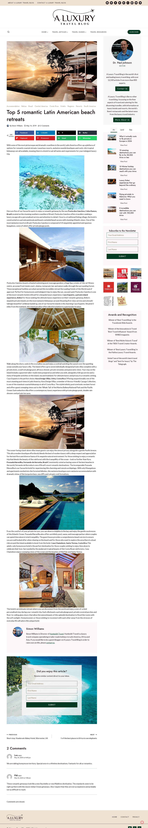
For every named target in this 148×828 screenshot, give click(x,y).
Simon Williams (17, 125)
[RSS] (140, 2)
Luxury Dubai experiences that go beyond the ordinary (127, 182)
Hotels (63, 106)
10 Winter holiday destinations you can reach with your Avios (127, 169)
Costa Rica (54, 106)
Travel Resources (98, 32)
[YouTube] (136, 2)
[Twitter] (115, 2)
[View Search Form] (8, 32)
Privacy (136, 817)
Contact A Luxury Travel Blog (51, 3)
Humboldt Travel (57, 634)
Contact (125, 817)
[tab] (114, 130)
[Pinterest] (123, 2)
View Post (124, 145)
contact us (50, 643)
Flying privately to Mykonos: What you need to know (127, 196)
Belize (24, 106)
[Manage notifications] (142, 822)
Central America (41, 106)
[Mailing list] (107, 2)
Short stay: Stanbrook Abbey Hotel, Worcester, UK (27, 737)
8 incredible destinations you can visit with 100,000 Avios (127, 212)
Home (114, 817)
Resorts (79, 106)
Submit (51, 704)
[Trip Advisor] (127, 2)
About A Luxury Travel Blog (21, 3)
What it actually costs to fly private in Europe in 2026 (128, 138)
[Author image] (8, 126)
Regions (70, 106)
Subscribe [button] (134, 32)
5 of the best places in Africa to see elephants (79, 737)
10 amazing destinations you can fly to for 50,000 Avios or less (127, 154)
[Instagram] (132, 2)
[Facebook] (111, 2)
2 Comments (44, 125)
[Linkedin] (119, 2)
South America (90, 106)
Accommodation (13, 106)
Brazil (30, 106)
